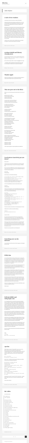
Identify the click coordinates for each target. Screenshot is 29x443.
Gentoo (11, 150)
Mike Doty (4, 3)
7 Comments (15, 248)
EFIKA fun (7, 255)
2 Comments (16, 339)
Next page (26, 437)
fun (10, 45)
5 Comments (15, 384)
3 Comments (14, 232)
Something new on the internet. (11, 239)
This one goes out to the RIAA (13, 89)
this (18, 243)
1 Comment (13, 45)
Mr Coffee (7, 391)
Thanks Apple (8, 75)
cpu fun (6, 346)
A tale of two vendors (11, 17)
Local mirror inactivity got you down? (14, 158)
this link (19, 60)
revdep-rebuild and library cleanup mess (13, 53)
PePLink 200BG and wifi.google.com (10, 297)
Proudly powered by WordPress (8, 441)
